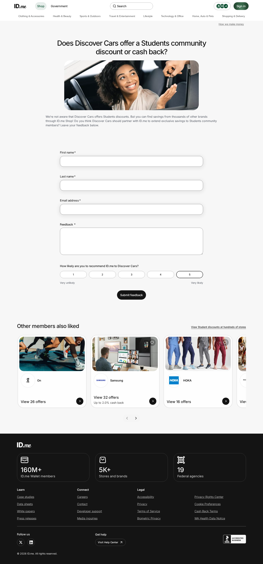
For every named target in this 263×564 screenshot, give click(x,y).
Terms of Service (148, 511)
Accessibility (145, 497)
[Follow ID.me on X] (21, 542)
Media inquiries (87, 518)
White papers (26, 511)
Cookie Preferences (207, 504)
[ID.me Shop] (22, 6)
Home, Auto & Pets (203, 16)
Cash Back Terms (206, 511)
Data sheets (25, 504)
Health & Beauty (62, 16)
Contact (82, 504)
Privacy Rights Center (208, 497)
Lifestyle (148, 16)
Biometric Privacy (149, 518)
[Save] (79, 342)
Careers (82, 497)
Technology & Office (172, 16)
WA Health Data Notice (209, 518)
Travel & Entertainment (122, 16)
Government (59, 6)
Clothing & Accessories (31, 16)
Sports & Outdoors (90, 16)
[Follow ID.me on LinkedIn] (31, 542)
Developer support (89, 511)
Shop (40, 6)
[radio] (73, 274)
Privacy (142, 504)
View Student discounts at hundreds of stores (218, 326)
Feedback (68, 224)
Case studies (25, 497)
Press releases (26, 518)
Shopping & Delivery (233, 16)
